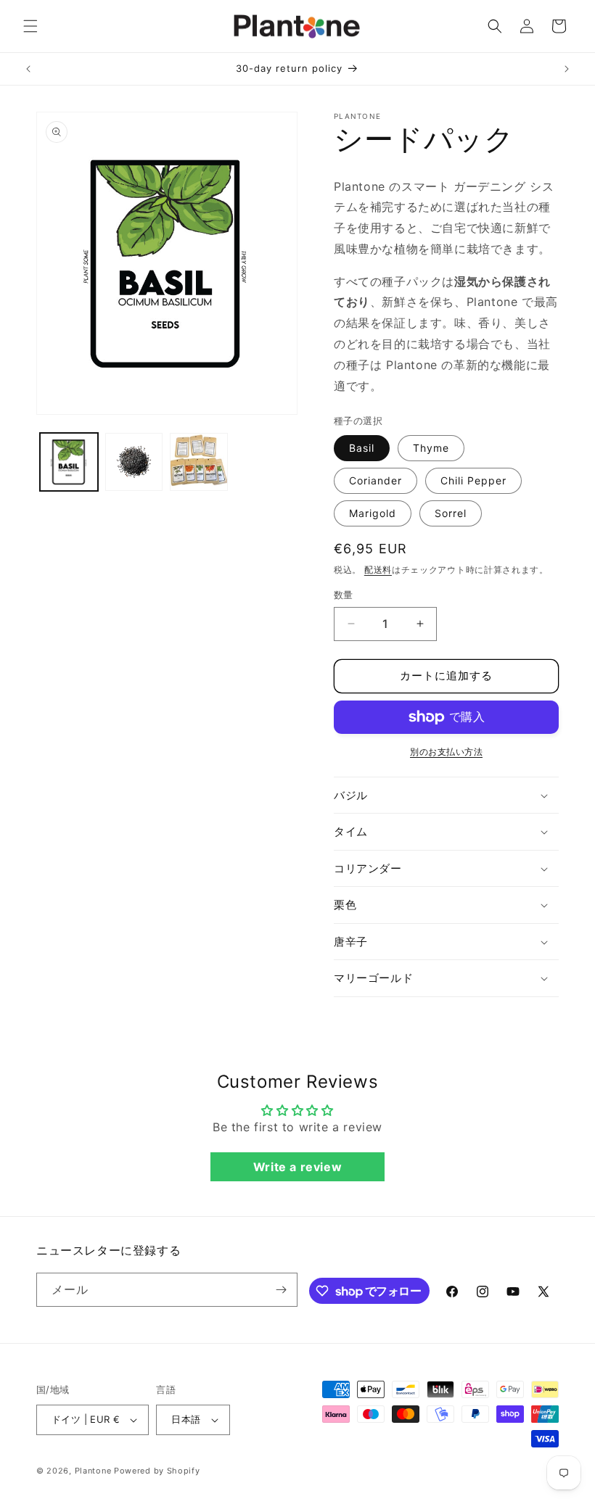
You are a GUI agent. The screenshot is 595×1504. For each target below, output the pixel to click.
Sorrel (451, 513)
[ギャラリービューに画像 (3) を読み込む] (199, 462)
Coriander (375, 480)
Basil (361, 448)
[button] (30, 26)
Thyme (431, 448)
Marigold (372, 513)
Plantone (93, 1471)
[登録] (281, 1290)
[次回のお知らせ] (567, 69)
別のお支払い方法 (446, 751)
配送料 (378, 569)
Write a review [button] (297, 1167)
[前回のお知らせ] (28, 69)
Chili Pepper (473, 480)
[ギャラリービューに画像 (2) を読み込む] (134, 462)
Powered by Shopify (157, 1471)
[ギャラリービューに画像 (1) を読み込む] (69, 462)
